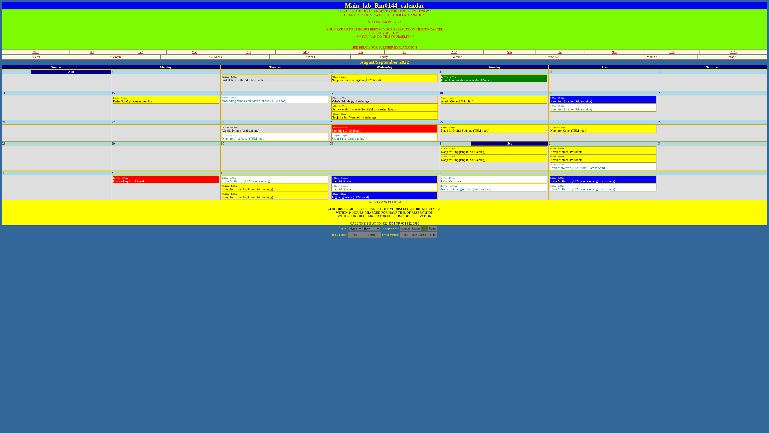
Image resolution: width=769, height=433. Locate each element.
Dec (671, 52)
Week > (457, 57)
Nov (614, 52)
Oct (560, 52)
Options (371, 234)
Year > (732, 57)
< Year (36, 57)
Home (405, 234)
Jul (404, 52)
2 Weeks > (552, 57)
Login (433, 234)
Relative (416, 228)
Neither (432, 228)
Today (384, 57)
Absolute (405, 228)
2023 (733, 52)
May (306, 52)
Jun (360, 52)
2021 (35, 52)
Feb (140, 52)
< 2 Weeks (215, 57)
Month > (652, 57)
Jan (92, 52)
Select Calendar (419, 234)
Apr (248, 52)
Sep (509, 52)
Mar (194, 52)
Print (355, 234)
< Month (115, 57)
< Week (310, 57)
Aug (454, 52)
